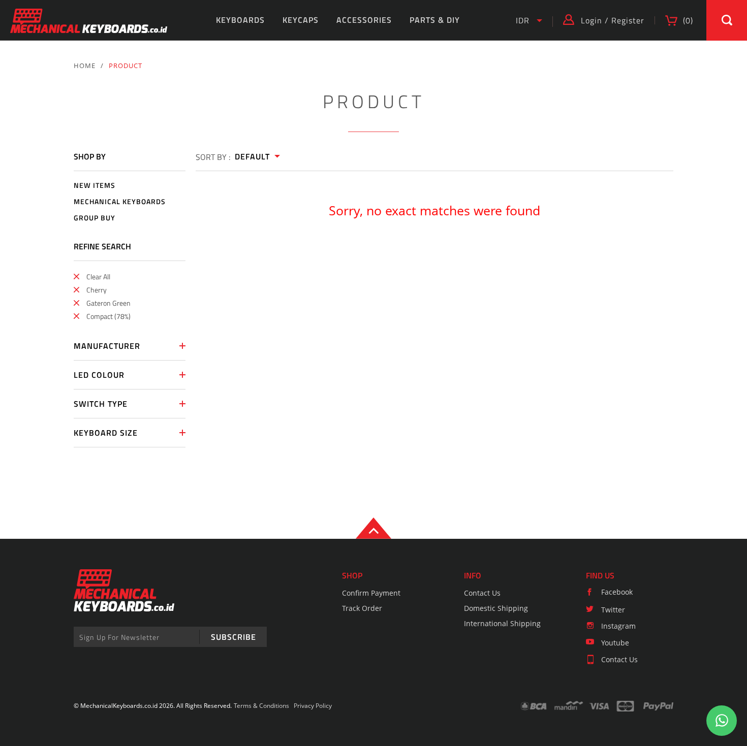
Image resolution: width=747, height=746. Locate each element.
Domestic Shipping (496, 608)
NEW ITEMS (94, 185)
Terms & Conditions (261, 705)
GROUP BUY (94, 218)
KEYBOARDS (240, 20)
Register (627, 20)
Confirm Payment (371, 593)
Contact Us (482, 593)
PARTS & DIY (435, 20)
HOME (85, 65)
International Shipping (502, 623)
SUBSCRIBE (233, 637)
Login (591, 20)
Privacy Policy (313, 705)
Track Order (362, 608)
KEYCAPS (301, 20)
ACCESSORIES (364, 20)
